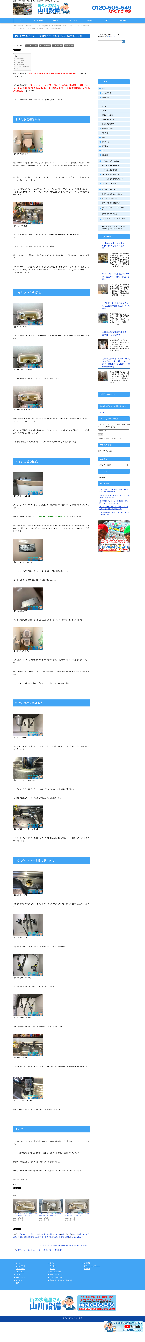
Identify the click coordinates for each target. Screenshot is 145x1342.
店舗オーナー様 (107, 128)
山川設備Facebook (107, 394)
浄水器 (30, 1234)
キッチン (57, 1234)
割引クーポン (72, 20)
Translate (114, 36)
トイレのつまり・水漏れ (110, 161)
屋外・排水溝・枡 (108, 119)
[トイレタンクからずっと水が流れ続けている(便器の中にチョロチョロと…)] (25, 1206)
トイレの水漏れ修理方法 (110, 165)
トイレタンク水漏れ (46, 1234)
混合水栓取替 (59, 1237)
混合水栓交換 (18, 1237)
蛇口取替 (31, 1237)
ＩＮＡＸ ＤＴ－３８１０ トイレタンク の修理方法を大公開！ (115, 245)
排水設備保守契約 (108, 124)
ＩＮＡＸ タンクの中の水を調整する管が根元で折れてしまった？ (64, 1245)
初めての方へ (20, 1269)
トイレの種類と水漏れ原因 (111, 174)
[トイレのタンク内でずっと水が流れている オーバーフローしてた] (51, 1206)
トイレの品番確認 (19, 62)
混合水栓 (38, 1237)
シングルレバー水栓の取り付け (22, 66)
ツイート (101, 412)
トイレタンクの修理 (19, 60)
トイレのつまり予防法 (109, 183)
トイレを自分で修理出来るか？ (113, 179)
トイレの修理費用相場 (109, 170)
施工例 (89, 20)
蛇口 (25, 1237)
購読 (100, 434)
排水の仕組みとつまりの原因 (112, 194)
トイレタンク (22, 1234)
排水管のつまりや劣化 (109, 189)
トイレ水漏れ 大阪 (31, 46)
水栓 (82, 1237)
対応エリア (105, 97)
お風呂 (104, 110)
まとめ (16, 68)
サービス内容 (39, 20)
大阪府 (51, 1237)
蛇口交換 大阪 (69, 46)
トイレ (35, 1234)
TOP (25, 25)
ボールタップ (84, 1234)
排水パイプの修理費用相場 (111, 203)
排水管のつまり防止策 (109, 214)
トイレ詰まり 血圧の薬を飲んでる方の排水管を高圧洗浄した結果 (116, 306)
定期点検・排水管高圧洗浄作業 (61, 1280)
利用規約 (87, 1269)
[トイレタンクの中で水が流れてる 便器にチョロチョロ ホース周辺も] (77, 1206)
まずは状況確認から (19, 58)
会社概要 (123, 20)
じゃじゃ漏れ (75, 1237)
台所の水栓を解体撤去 (20, 64)
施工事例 (105, 146)
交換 (69, 1234)
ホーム (21, 20)
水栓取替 (45, 1237)
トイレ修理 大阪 (57, 46)
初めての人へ (106, 133)
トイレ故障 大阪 (45, 46)
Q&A (106, 20)
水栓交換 (75, 1234)
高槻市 (67, 1237)
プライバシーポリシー (92, 1266)
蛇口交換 (64, 1234)
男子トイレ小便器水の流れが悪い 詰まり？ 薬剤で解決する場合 (116, 276)
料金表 (55, 20)
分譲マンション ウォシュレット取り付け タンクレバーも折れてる (39, 1250)
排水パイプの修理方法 (109, 198)
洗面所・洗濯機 (107, 115)
